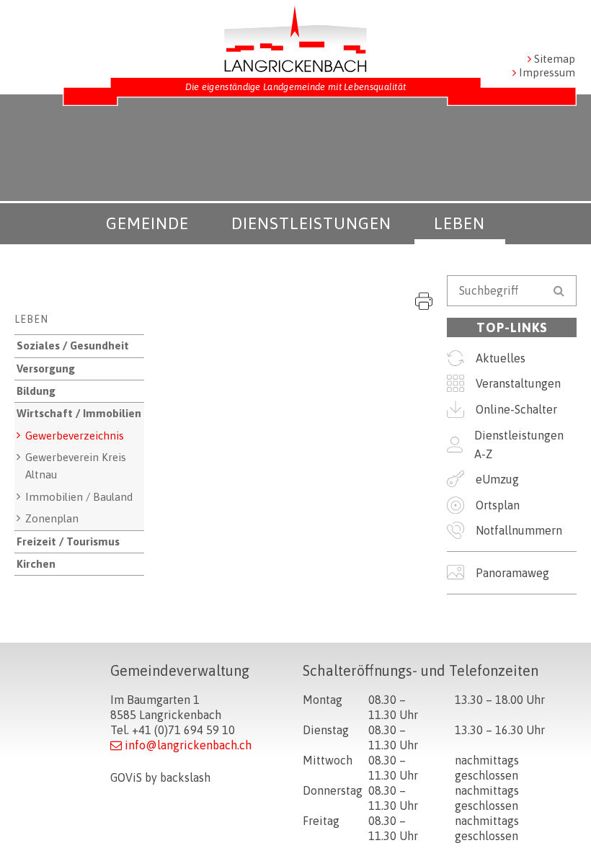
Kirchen (36, 564)
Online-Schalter (516, 409)
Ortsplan (498, 505)
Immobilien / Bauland (79, 497)
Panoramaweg (512, 572)
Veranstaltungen (518, 383)
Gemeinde (147, 223)
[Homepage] (295, 39)
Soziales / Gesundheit (73, 345)
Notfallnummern (519, 530)
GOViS (126, 777)
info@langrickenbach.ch (188, 745)
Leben (459, 223)
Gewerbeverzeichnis (74, 435)
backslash (185, 777)
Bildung (36, 391)
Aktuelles (500, 358)
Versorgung (46, 368)
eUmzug (497, 479)
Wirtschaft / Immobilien (79, 413)
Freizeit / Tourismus (68, 541)
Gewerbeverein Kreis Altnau (75, 466)
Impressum (547, 72)
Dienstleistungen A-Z (519, 444)
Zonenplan (52, 518)
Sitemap (554, 58)
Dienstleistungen (311, 223)
